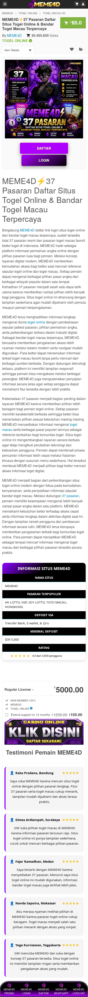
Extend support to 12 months (46, 715)
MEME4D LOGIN (26, 991)
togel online (36, 322)
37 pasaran (70, 495)
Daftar (44, 148)
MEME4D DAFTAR (43, 991)
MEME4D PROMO (9, 991)
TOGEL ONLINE (28, 13)
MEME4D (7, 13)
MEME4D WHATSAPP (61, 991)
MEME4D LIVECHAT (79, 991)
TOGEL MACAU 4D (54, 13)
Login (44, 160)
